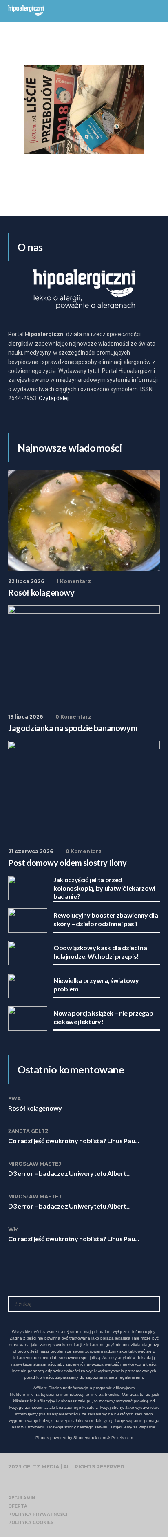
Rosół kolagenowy (35, 1108)
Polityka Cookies (30, 1522)
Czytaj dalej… (55, 398)
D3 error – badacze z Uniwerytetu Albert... (69, 1173)
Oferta (17, 1506)
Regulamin (21, 1498)
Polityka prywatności (37, 1514)
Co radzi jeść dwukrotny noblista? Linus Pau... (73, 1140)
